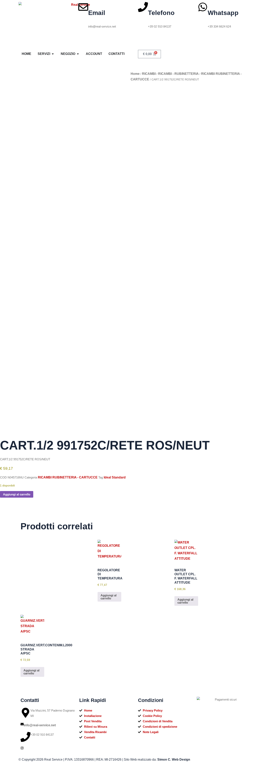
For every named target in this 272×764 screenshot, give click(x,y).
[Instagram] (22, 748)
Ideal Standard (115, 477)
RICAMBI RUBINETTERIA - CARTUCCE (68, 477)
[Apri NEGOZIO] (77, 53)
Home (135, 73)
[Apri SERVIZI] (52, 53)
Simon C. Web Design (173, 759)
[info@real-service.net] (22, 724)
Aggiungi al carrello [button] (108, 597)
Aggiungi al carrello (16, 494)
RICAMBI (149, 73)
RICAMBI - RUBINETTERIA (178, 73)
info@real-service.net (40, 725)
